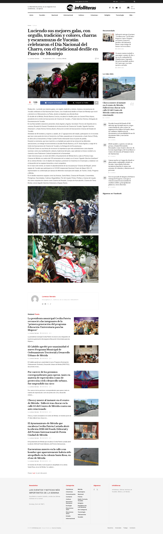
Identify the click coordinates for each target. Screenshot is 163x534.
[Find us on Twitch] (123, 8)
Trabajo (43, 1)
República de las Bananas (82, 506)
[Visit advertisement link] (81, 22)
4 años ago (120, 49)
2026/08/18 (44, 461)
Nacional (55, 15)
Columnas (94, 15)
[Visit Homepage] (81, 7)
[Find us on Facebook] (109, 8)
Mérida (64, 58)
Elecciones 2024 (69, 512)
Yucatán (42, 15)
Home (29, 25)
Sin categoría (82, 509)
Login (116, 1)
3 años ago (120, 67)
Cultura (81, 15)
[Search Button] (134, 1)
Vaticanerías (82, 514)
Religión (107, 15)
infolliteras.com (36, 528)
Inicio (31, 15)
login (33, 473)
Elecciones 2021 (69, 508)
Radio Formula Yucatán (82, 499)
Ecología (69, 505)
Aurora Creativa (56, 528)
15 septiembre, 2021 (49, 58)
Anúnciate (37, 1)
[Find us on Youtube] (116, 8)
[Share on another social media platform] (96, 103)
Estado (68, 516)
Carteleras (69, 489)
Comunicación (70, 494)
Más (131, 15)
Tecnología (120, 15)
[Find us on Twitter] (113, 8)
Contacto (48, 1)
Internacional (68, 15)
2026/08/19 (44, 438)
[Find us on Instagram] (120, 8)
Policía (80, 496)
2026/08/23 (44, 333)
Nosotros (30, 1)
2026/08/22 (44, 358)
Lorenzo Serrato (34, 58)
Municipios (81, 492)
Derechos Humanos (69, 502)
